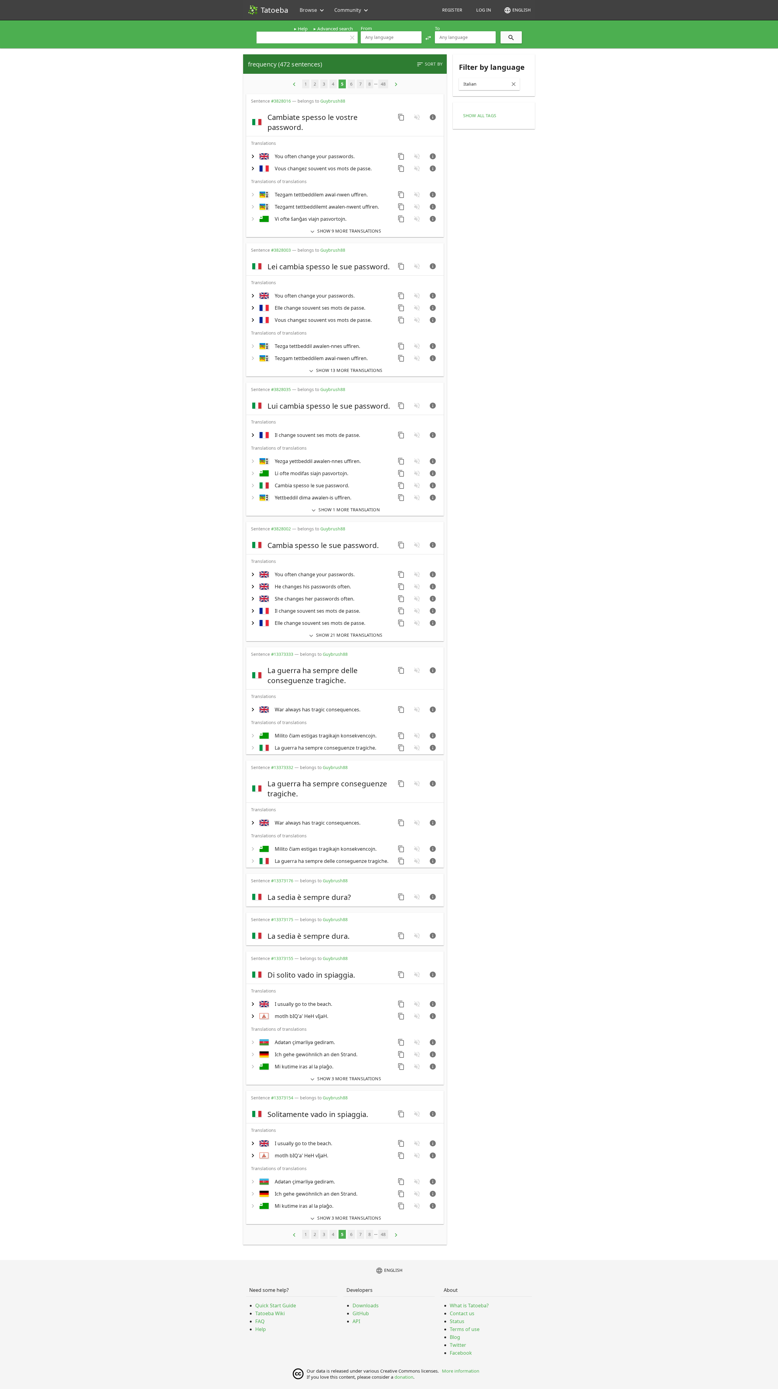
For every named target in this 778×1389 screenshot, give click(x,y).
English (517, 10)
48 (383, 84)
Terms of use (465, 1329)
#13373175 (282, 919)
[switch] (321, 122)
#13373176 (282, 880)
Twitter (458, 1345)
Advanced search (335, 29)
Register (452, 10)
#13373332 (282, 767)
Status (457, 1321)
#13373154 (282, 1098)
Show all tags (479, 115)
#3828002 (281, 529)
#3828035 (281, 389)
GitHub (361, 1313)
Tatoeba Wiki (270, 1313)
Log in (483, 10)
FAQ (260, 1321)
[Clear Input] (513, 84)
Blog (455, 1337)
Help (303, 29)
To (437, 28)
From (366, 28)
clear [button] (352, 37)
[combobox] (391, 37)
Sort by (429, 64)
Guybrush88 (332, 101)
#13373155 (282, 958)
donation (403, 1377)
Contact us (462, 1313)
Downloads (366, 1305)
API (356, 1321)
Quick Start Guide (275, 1305)
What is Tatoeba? (469, 1305)
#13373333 (282, 654)
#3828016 (281, 101)
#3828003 (281, 250)
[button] (428, 37)
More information (460, 1371)
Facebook (461, 1353)
